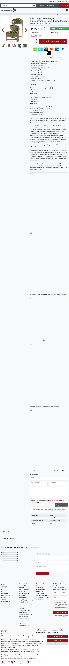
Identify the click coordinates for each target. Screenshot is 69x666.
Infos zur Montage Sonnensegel (24, 594)
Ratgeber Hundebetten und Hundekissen (25, 615)
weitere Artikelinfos (37, 509)
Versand (3, 599)
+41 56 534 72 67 (63, 1)
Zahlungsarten (5, 601)
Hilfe (2, 590)
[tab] (37, 509)
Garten (14, 14)
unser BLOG (22, 585)
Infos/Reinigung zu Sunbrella (24, 598)
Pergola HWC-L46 (24, 625)
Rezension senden (42, 573)
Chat (50, 1)
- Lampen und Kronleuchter (43, 633)
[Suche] (34, 5)
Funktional (7, 663)
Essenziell (7, 662)
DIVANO (3, 632)
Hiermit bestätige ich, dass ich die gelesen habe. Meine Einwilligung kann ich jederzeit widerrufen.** (61, 605)
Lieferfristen (4, 593)
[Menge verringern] (36, 42)
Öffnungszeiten (5, 595)
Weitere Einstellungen (18, 663)
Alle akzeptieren (57, 636)
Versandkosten (34, 36)
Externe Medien (34, 662)
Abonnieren (60, 612)
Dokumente (61, 509)
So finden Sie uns (41, 585)
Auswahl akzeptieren (57, 643)
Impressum (16, 657)
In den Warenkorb (52, 41)
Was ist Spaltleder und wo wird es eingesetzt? (25, 603)
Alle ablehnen (57, 640)
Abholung (4, 586)
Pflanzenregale (21, 14)
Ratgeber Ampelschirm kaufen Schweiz (25, 611)
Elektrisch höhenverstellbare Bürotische (24, 589)
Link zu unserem (42, 597)
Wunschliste (55, 32)
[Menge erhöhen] (36, 40)
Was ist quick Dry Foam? (26, 601)
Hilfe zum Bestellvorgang (43, 595)
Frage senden (60, 505)
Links (2, 591)
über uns (3, 597)
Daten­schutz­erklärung (29, 658)
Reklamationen (40, 599)
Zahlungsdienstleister (20, 662)
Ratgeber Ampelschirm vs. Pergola (25, 619)
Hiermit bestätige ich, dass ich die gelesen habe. (48, 501)
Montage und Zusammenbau (40, 592)
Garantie (3, 588)
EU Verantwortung (50, 509)
